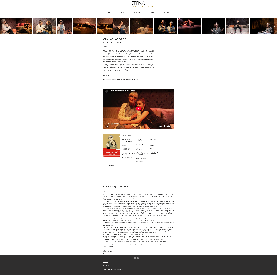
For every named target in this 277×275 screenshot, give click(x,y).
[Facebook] (135, 258)
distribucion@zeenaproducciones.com (114, 269)
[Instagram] (138, 258)
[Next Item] (274, 26)
